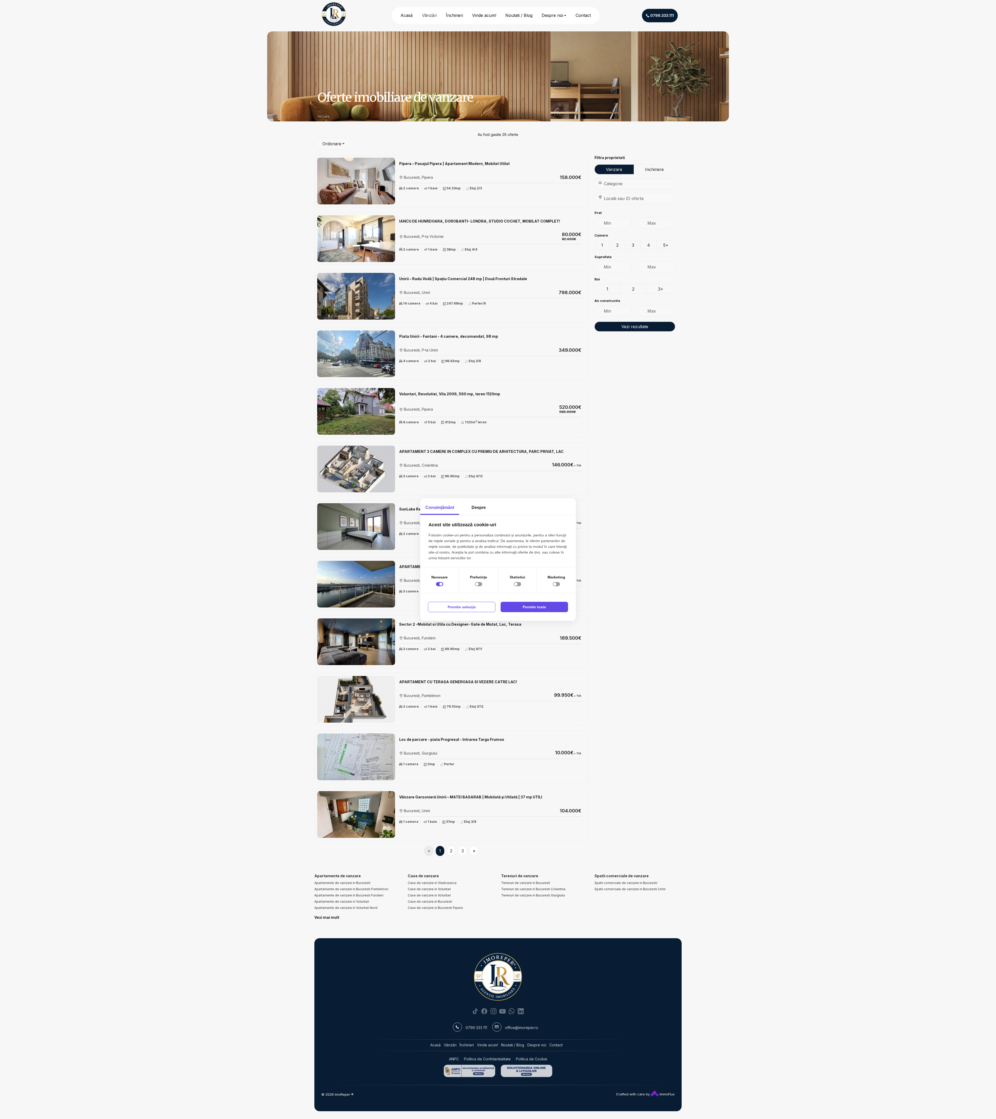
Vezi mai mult (326, 917)
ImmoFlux (667, 1094)
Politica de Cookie (531, 1059)
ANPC (454, 1059)
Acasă (406, 15)
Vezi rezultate (634, 326)
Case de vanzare (423, 876)
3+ (660, 289)
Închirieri (454, 15)
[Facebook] (484, 1011)
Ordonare (331, 143)
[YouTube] (502, 1011)
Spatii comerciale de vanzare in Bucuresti (625, 883)
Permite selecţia (462, 607)
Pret (598, 213)
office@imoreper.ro (521, 1027)
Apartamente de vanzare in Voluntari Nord (345, 908)
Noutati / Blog (518, 15)
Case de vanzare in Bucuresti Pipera (435, 908)
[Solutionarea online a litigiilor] (526, 1071)
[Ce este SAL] (469, 1071)
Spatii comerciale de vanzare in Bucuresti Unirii (630, 889)
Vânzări (429, 15)
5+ (665, 245)
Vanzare (614, 169)
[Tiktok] (475, 1011)
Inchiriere (654, 169)
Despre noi (552, 15)
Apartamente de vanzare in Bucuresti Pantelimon (351, 889)
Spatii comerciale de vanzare (621, 876)
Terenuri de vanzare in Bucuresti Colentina (533, 889)
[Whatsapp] (511, 1011)
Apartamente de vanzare (337, 876)
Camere (601, 235)
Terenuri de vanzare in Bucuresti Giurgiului (533, 895)
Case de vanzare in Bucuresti (430, 901)
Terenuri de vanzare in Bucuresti (525, 883)
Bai (597, 279)
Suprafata (603, 257)
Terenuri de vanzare (519, 876)
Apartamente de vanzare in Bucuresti (342, 883)
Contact (583, 15)
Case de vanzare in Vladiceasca (432, 883)
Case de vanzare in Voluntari (429, 889)
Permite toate (534, 607)
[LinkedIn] (520, 1011)
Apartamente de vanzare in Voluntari (341, 901)
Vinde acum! (484, 15)
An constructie (607, 301)
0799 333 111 (476, 1027)
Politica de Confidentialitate (487, 1059)
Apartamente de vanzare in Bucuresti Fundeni (348, 895)
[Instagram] (493, 1011)
